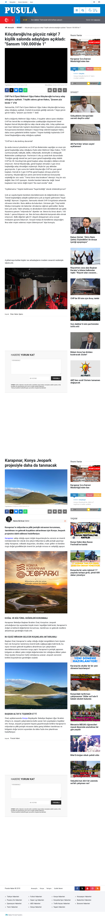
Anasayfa (10, 27)
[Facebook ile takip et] (77, 888)
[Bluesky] (16, 90)
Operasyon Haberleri (14, 904)
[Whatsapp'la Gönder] (25, 90)
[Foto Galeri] (99, 2)
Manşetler (12, 2)
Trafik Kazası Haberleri (62, 904)
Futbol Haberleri (36, 897)
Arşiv (31, 2)
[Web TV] (94, 2)
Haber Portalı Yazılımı (15, 915)
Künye (42, 888)
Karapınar (9, 538)
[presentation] (12, 20)
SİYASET (19, 27)
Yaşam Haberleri (59, 907)
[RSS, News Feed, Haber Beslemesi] (97, 888)
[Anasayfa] (6, 2)
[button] (55, 90)
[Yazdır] (50, 90)
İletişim (49, 888)
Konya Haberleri (59, 897)
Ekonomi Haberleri (83, 904)
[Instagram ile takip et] (65, 521)
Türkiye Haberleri (13, 897)
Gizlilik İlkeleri (58, 888)
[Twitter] (11, 90)
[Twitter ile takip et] (82, 888)
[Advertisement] (36, 241)
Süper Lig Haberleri (37, 900)
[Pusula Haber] (21, 10)
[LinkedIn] (21, 90)
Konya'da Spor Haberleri (62, 900)
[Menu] (77, 10)
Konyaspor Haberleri (84, 897)
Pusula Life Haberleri (14, 900)
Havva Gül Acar (19, 521)
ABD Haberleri (35, 904)
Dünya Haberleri (36, 907)
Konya (25, 718)
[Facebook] (7, 90)
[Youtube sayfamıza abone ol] (87, 888)
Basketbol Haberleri (84, 900)
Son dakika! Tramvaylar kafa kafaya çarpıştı (46, 20)
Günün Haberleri (22, 2)
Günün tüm (93, 20)
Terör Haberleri (12, 907)
